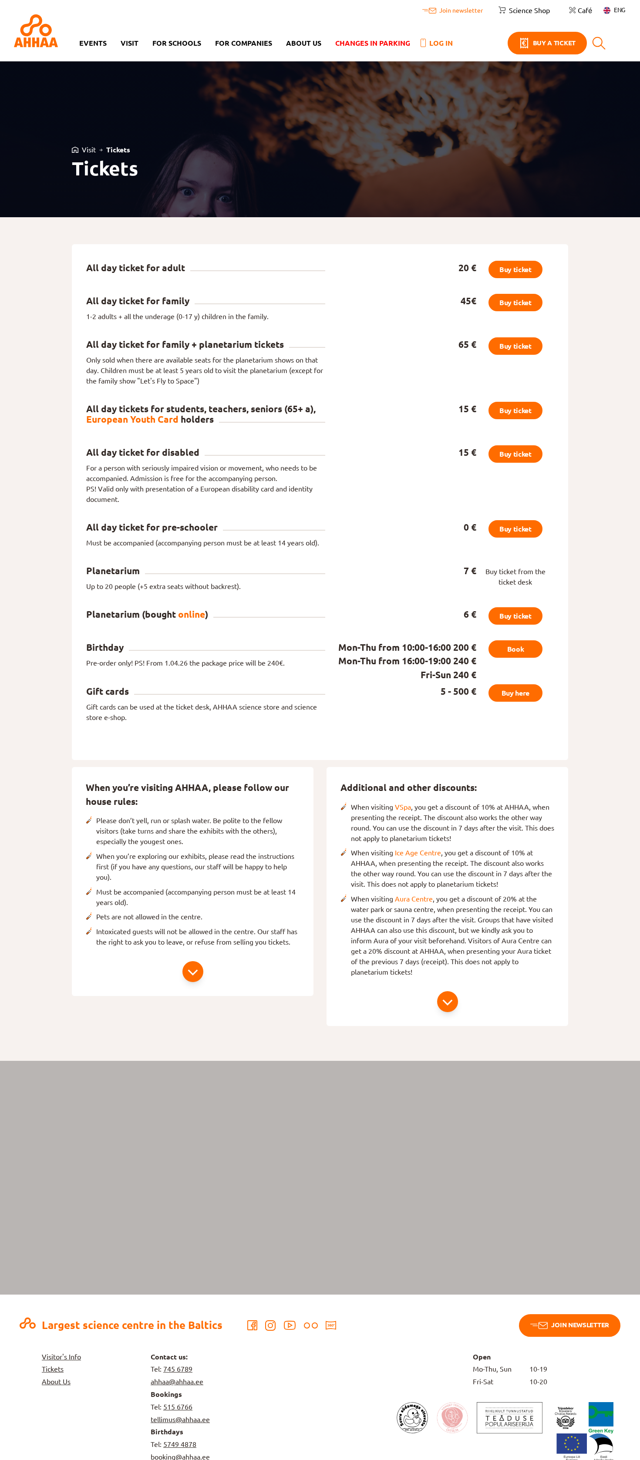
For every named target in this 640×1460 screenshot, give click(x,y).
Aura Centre (414, 899)
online (191, 614)
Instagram (270, 1325)
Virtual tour (331, 1325)
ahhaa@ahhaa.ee (177, 1382)
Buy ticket (515, 269)
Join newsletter (580, 1325)
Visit (129, 43)
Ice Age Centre (418, 853)
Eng (619, 10)
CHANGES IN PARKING (372, 43)
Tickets (118, 150)
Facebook (252, 1325)
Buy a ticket (554, 43)
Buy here (515, 693)
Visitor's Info (61, 1357)
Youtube (289, 1325)
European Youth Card (132, 419)
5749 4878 (179, 1444)
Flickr (311, 1325)
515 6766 (177, 1407)
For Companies (243, 43)
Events (93, 43)
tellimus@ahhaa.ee (180, 1419)
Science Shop (529, 10)
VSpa (403, 807)
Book (515, 649)
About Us (303, 43)
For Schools (176, 43)
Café (585, 10)
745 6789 (177, 1369)
